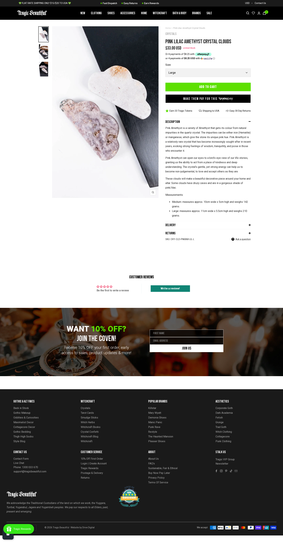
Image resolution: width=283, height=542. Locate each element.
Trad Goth (221, 427)
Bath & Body (179, 13)
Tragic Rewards (89, 468)
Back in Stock (21, 408)
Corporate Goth (224, 408)
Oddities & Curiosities (26, 417)
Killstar (152, 408)
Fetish (219, 417)
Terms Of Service (158, 482)
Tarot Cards (87, 412)
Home (144, 13)
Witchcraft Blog (89, 436)
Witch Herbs (88, 422)
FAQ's (151, 463)
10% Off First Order (92, 458)
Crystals (171, 34)
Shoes (111, 13)
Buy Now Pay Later (159, 473)
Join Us (186, 348)
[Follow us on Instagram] (221, 470)
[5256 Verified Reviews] (126, 487)
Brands (196, 13)
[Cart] (264, 13)
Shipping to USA (211, 110)
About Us (153, 458)
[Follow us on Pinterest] (226, 470)
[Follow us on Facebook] (216, 470)
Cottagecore (223, 436)
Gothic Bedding (22, 431)
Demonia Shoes (157, 417)
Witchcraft (160, 13)
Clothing (96, 13)
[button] (208, 58)
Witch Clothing (224, 431)
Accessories (127, 13)
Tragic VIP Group (225, 459)
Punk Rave (154, 427)
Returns (170, 233)
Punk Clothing (223, 441)
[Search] (247, 13)
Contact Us (260, 3)
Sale (209, 13)
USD (247, 3)
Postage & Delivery (92, 473)
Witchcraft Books (90, 427)
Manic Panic (155, 422)
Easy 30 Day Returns (240, 110)
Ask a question (243, 239)
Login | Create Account (94, 463)
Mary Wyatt (154, 412)
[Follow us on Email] (236, 470)
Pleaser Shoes (156, 441)
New (82, 13)
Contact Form (21, 458)
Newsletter (222, 463)
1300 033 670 (30, 467)
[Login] (258, 13)
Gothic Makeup (21, 412)
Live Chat (18, 463)
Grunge (220, 422)
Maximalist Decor (23, 422)
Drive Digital (88, 527)
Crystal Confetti (90, 431)
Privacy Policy (156, 477)
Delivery (170, 225)
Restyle (152, 431)
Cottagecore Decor (24, 427)
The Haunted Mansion (160, 436)
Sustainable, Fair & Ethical (163, 468)
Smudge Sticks (89, 417)
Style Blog (19, 441)
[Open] (8, 534)
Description (172, 122)
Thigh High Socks (23, 436)
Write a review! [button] (170, 288)
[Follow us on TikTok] (231, 470)
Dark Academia (224, 412)
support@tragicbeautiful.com (29, 471)
